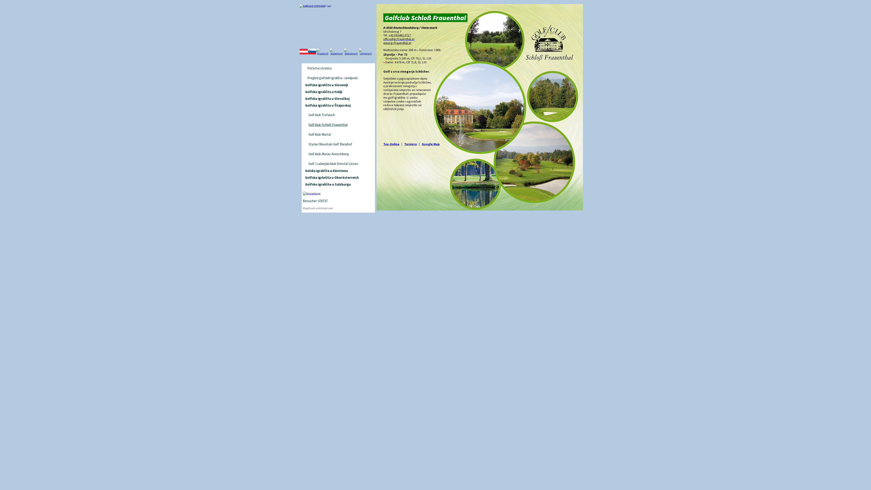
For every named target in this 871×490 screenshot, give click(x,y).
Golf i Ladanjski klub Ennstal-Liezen (333, 164)
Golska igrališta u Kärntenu (326, 171)
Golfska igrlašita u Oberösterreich (332, 177)
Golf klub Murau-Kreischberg (328, 154)
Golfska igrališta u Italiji (323, 92)
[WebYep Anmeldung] (311, 193)
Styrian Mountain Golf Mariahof (330, 144)
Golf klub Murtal (319, 134)
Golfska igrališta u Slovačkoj (327, 98)
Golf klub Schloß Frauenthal (327, 124)
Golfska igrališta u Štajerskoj (328, 105)
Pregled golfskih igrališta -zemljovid (332, 78)
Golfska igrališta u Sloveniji (326, 85)
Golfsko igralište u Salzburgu (328, 184)
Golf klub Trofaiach (321, 115)
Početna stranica (319, 68)
